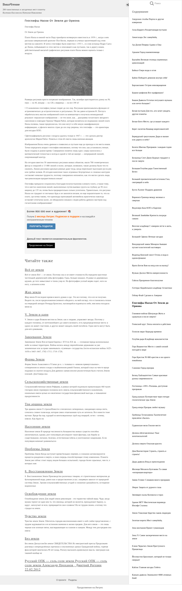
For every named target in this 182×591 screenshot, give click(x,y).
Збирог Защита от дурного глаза (146, 487)
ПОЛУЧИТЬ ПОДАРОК (41, 226)
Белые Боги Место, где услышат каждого (150, 121)
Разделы (72, 580)
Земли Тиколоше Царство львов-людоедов (151, 512)
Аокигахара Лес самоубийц (144, 37)
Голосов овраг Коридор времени (147, 331)
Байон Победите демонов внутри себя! (149, 77)
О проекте (61, 580)
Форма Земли (35, 359)
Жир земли (33, 292)
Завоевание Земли (38, 337)
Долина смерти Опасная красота (147, 443)
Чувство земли (35, 516)
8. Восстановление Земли (44, 471)
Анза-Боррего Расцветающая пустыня (149, 29)
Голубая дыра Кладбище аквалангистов (150, 339)
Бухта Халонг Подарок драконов (147, 189)
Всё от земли (34, 269)
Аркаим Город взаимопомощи (145, 52)
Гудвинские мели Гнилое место (146, 425)
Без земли (32, 538)
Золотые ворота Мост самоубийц (147, 520)
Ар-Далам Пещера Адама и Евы (146, 44)
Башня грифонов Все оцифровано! (148, 92)
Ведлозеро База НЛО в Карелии (146, 207)
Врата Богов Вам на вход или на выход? (150, 265)
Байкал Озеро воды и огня (144, 70)
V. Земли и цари (36, 314)
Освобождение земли (40, 493)
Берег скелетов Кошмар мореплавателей (150, 128)
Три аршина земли (38, 404)
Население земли (37, 426)
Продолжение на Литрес (41, 245)
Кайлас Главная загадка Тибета (146, 567)
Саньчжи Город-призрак (143, 367)
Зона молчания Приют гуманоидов (148, 527)
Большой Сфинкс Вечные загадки (147, 236)
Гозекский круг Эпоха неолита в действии (151, 324)
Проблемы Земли (37, 449)
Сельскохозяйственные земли (46, 381)
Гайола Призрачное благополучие (147, 280)
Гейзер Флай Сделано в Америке (147, 295)
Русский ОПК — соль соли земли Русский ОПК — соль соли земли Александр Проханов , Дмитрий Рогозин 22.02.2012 (66, 565)
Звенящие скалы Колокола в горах (147, 494)
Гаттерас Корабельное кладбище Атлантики (152, 287)
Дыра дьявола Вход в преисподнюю (148, 461)
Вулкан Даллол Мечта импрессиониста (150, 272)
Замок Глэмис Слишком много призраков (151, 479)
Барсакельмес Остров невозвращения (149, 85)
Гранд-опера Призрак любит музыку (148, 407)
